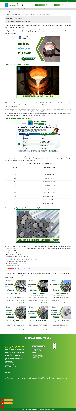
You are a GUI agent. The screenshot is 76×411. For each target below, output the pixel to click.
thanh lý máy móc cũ (9, 377)
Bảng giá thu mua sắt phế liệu (46, 377)
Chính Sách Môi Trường (37, 361)
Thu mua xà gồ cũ (17, 377)
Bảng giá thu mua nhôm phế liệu (22, 268)
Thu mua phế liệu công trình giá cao (14, 378)
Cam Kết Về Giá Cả (36, 357)
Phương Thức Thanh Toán (38, 356)
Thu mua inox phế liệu (57, 377)
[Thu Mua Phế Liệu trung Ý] (12, 5)
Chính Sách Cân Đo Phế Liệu (38, 358)
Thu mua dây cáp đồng (36, 378)
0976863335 (8, 400)
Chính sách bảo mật (37, 354)
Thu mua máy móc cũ (26, 377)
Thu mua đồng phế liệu (26, 378)
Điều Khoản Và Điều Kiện (37, 355)
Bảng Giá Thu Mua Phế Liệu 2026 (47, 378)
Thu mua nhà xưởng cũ (35, 377)
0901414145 (7, 403)
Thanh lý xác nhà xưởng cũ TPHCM (61, 378)
